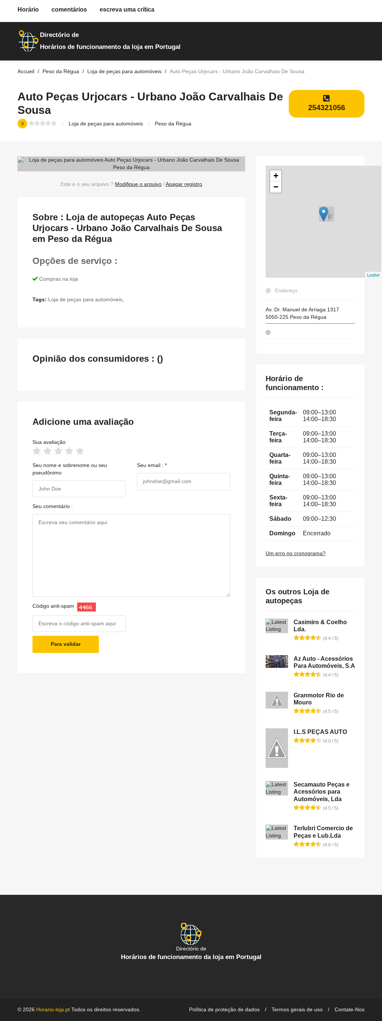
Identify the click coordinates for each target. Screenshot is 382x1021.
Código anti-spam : (54, 606)
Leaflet (373, 275)
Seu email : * (152, 465)
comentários (69, 9)
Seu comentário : (52, 506)
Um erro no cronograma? (296, 553)
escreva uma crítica (127, 9)
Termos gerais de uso (297, 1009)
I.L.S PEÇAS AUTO (320, 732)
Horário (28, 9)
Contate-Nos (349, 1009)
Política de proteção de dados (224, 1009)
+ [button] (275, 175)
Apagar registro (184, 184)
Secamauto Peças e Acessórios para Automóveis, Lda (322, 791)
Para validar (66, 644)
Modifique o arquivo (138, 184)
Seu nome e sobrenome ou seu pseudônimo (69, 469)
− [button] (275, 187)
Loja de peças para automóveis (106, 124)
